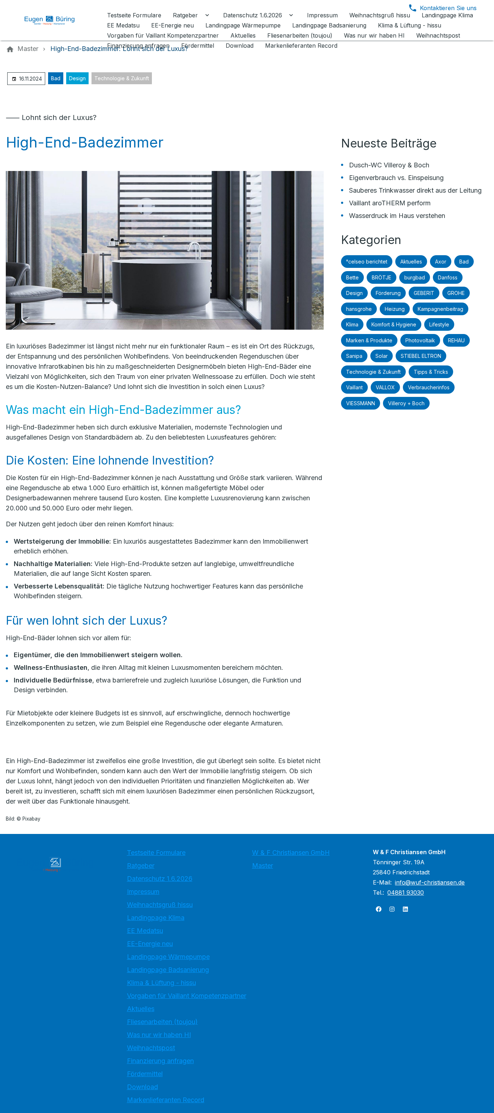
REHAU (456, 340)
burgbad (414, 277)
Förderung (388, 293)
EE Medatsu (145, 930)
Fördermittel (145, 1074)
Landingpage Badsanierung (168, 969)
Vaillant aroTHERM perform (390, 203)
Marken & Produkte (369, 340)
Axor (440, 261)
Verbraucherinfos (429, 387)
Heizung (395, 309)
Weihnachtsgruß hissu (160, 904)
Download (142, 1087)
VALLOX (385, 387)
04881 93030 (405, 892)
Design (77, 78)
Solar (381, 356)
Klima (352, 324)
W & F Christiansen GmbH (291, 852)
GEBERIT (424, 293)
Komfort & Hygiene (393, 324)
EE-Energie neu (150, 943)
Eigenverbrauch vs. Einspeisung (396, 177)
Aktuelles (411, 261)
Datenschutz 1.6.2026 (159, 878)
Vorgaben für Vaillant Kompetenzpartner (186, 995)
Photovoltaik (420, 340)
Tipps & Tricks (431, 372)
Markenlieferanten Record (165, 1100)
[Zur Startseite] (55, 20)
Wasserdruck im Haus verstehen (397, 215)
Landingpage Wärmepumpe (168, 956)
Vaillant (354, 387)
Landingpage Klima (155, 917)
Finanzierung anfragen (160, 1061)
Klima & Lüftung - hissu (161, 982)
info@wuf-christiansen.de (430, 882)
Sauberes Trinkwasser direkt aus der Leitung (415, 190)
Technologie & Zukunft (121, 78)
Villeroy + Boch (406, 403)
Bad (55, 78)
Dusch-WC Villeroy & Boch (389, 165)
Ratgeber (140, 865)
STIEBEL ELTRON (421, 356)
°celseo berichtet (366, 261)
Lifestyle (439, 324)
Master (262, 865)
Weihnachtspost (151, 1048)
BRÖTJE (381, 277)
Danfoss (447, 277)
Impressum (143, 891)
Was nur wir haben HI (159, 1035)
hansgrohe (359, 309)
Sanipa (354, 356)
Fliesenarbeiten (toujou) (162, 1022)
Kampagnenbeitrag (440, 309)
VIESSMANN (360, 403)
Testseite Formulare (156, 852)
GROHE (456, 293)
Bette (352, 277)
